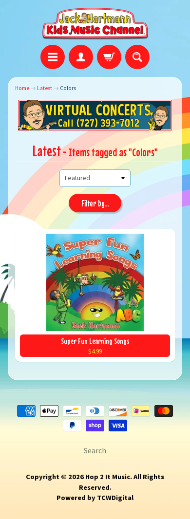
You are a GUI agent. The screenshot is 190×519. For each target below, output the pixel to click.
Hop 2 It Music (107, 476)
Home (22, 88)
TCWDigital (115, 497)
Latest (44, 88)
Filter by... (95, 203)
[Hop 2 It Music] (95, 24)
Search (95, 450)
